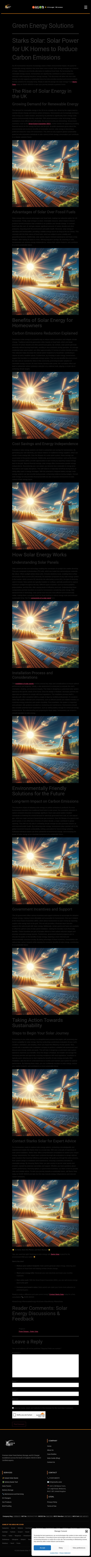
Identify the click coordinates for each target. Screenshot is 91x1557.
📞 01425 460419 (53, 1478)
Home (49, 1446)
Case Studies (51, 1454)
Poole (58, 1528)
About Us (50, 1450)
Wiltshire (20, 1528)
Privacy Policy (52, 1502)
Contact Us (51, 1462)
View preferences (79, 1548)
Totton (4, 1535)
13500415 (16, 1516)
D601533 (49, 1516)
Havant (27, 1532)
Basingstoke (83, 1528)
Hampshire (5, 1528)
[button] (86, 1531)
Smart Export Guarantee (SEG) (40, 123)
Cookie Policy (54, 1553)
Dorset (13, 1528)
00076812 (68, 1516)
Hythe (10, 1535)
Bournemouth (50, 1528)
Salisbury (65, 1528)
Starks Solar (55, 1254)
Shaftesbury (5, 1539)
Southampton (29, 1528)
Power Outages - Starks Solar (28, 1331)
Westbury (5, 1543)
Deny (61, 1548)
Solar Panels (6, 1486)
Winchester (73, 1528)
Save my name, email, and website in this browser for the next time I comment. (43, 1408)
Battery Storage (7, 1490)
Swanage (31, 1539)
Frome (18, 1543)
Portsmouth (39, 1528)
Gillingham (15, 1539)
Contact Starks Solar (56, 1294)
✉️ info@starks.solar (54, 1482)
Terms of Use (51, 1506)
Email (14, 1390)
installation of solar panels (24, 683)
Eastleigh (5, 1532)
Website (15, 1399)
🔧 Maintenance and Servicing (13, 1494)
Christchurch (27, 1535)
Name (14, 1381)
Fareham (12, 1532)
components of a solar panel (41, 598)
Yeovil (12, 1543)
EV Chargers (6, 1498)
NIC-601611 (84, 1516)
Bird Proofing (6, 1506)
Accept (42, 1548)
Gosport (20, 1532)
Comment (16, 1353)
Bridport (23, 1539)
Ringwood (18, 1535)
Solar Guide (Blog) (53, 1458)
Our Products (6, 1502)
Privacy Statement (64, 1553)
